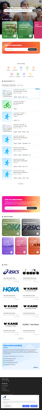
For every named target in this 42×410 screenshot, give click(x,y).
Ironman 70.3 (13, 14)
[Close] (37, 396)
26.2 (8, 68)
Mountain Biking (33, 14)
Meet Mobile (4, 389)
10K (27, 14)
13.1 (14, 68)
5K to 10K (3, 388)
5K (27, 68)
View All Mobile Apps (6, 390)
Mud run (19, 14)
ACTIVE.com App (5, 385)
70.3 (11, 74)
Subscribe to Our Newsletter (7, 394)
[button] (21, 10)
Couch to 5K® (4, 386)
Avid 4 (24, 14)
